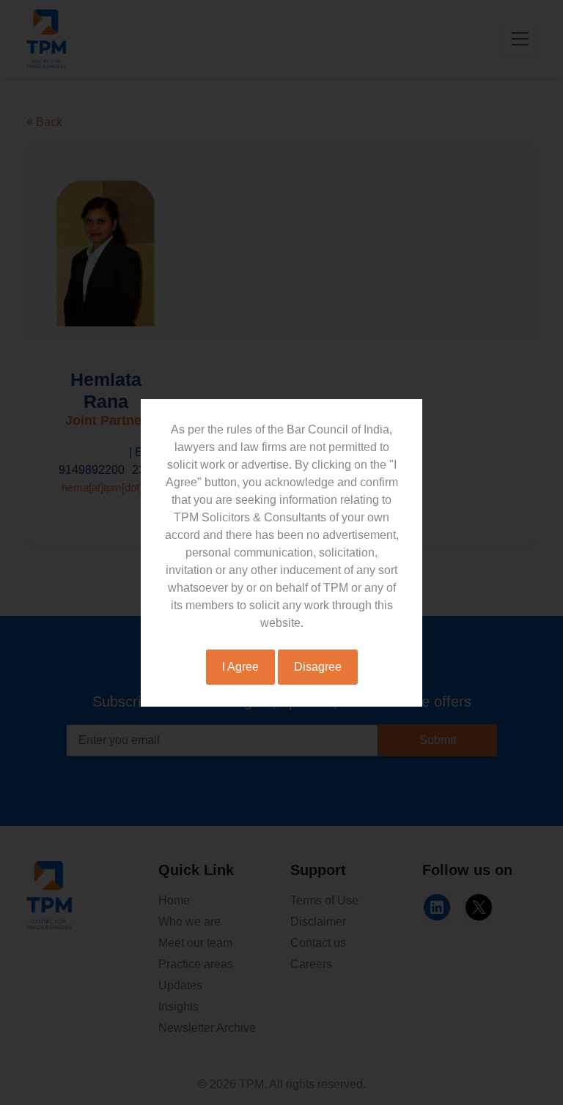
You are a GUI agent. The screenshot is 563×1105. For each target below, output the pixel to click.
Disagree (318, 667)
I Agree (240, 667)
